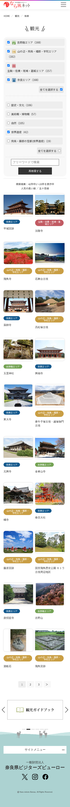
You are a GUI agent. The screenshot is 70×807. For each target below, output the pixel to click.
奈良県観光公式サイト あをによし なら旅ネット (17, 4)
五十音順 (44, 188)
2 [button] (28, 729)
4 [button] (37, 729)
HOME (7, 15)
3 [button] (33, 729)
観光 (17, 15)
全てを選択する (49, 89)
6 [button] (46, 729)
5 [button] (42, 729)
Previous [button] (4, 710)
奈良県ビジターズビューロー (35, 765)
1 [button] (24, 729)
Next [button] (65, 710)
